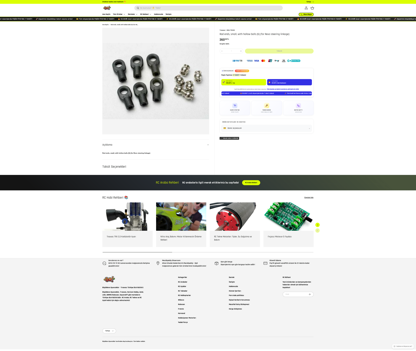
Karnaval (181, 313)
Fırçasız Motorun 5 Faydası (280, 236)
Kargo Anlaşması (235, 309)
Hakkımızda (158, 14)
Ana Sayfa (106, 14)
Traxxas (222, 30)
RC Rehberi (144, 14)
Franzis (181, 309)
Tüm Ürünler (118, 14)
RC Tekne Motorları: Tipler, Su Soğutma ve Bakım (233, 238)
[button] (312, 8)
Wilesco (181, 300)
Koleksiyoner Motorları (187, 318)
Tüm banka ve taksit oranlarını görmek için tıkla (283, 89)
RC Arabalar (182, 282)
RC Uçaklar (182, 286)
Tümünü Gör (309, 197)
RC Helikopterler (184, 295)
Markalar (131, 14)
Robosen (181, 304)
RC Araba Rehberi (251, 183)
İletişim (168, 14)
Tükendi (279, 51)
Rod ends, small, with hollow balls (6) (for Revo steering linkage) (124, 25)
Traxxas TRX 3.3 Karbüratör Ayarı (121, 236)
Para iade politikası (236, 295)
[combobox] (208, 8)
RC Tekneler (182, 291)
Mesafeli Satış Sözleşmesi (239, 304)
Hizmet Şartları (235, 291)
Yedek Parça (183, 322)
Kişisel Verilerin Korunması (239, 300)
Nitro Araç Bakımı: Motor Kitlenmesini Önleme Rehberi (181, 238)
